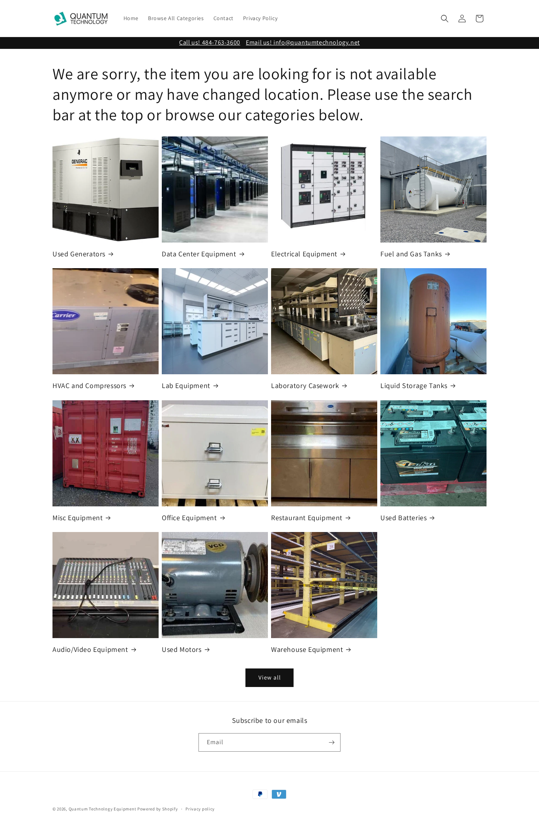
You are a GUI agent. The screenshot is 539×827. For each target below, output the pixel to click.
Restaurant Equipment (306, 517)
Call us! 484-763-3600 (209, 42)
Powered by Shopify (157, 809)
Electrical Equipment (304, 253)
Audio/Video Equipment (90, 649)
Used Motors (182, 649)
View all (269, 677)
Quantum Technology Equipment (103, 809)
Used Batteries (403, 517)
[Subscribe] (331, 742)
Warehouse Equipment (307, 649)
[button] (444, 18)
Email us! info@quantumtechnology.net (303, 42)
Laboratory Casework (305, 385)
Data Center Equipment (199, 253)
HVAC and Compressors (89, 385)
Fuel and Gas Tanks (411, 253)
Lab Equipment (186, 385)
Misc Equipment (77, 517)
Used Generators (78, 253)
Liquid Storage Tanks (413, 385)
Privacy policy (200, 809)
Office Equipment (189, 517)
